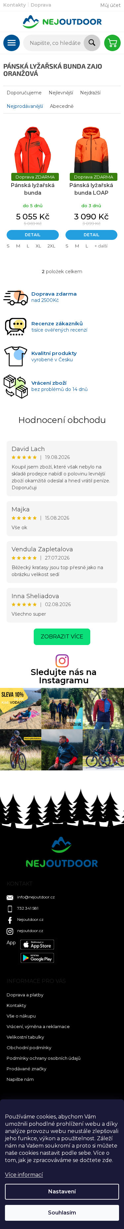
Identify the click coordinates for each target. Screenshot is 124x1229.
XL (38, 245)
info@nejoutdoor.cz (36, 896)
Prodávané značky (26, 1068)
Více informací (24, 1175)
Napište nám (20, 1079)
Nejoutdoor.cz (30, 919)
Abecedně (61, 106)
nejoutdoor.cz (30, 930)
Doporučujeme (24, 93)
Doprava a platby (25, 994)
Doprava (41, 5)
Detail (32, 234)
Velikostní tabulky (25, 1037)
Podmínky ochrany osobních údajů (44, 1058)
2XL (51, 245)
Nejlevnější (61, 93)
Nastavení (62, 1191)
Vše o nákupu (21, 1016)
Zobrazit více (62, 636)
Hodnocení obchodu (62, 420)
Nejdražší (90, 93)
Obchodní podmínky (29, 1047)
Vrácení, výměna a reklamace (38, 1026)
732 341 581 (27, 908)
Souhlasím (62, 1213)
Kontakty (14, 5)
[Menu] (11, 43)
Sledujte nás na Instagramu (64, 676)
